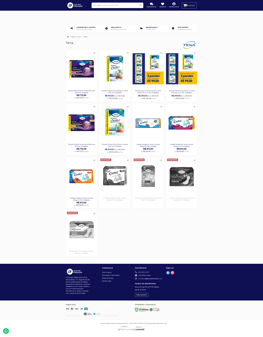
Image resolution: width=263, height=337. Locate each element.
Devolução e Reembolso (111, 275)
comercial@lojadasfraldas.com (150, 279)
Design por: (139, 327)
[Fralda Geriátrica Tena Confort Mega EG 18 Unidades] (148, 129)
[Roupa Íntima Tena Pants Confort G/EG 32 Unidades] (114, 76)
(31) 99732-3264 (144, 275)
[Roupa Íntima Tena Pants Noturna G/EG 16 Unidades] (81, 76)
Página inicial (76, 37)
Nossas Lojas (106, 281)
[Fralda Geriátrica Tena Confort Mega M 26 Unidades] (81, 183)
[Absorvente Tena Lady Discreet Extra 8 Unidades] (81, 234)
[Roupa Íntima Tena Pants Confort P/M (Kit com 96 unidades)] (181, 76)
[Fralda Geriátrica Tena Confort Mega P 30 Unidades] (114, 183)
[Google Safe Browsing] (154, 309)
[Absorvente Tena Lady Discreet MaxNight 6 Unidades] (181, 183)
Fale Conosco (107, 272)
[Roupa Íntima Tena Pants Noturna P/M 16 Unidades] (81, 129)
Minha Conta (174, 7)
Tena (85, 37)
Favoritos (162, 7)
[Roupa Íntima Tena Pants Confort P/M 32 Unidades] (114, 129)
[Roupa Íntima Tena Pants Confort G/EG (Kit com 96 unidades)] (148, 76)
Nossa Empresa (107, 278)
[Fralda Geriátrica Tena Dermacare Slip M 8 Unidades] (148, 183)
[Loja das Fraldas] (77, 5)
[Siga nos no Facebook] (168, 273)
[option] (82, 28)
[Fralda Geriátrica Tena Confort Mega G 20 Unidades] (181, 129)
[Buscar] (139, 5)
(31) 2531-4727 (143, 272)
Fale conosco (141, 295)
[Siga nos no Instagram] (173, 273)
